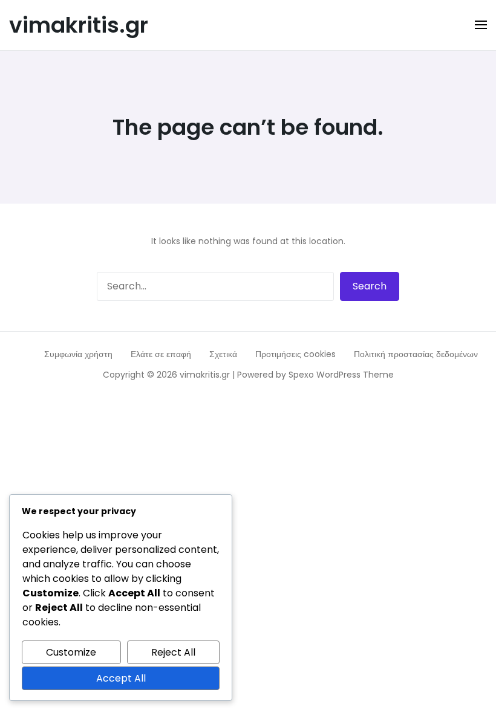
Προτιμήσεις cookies (295, 354)
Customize (71, 652)
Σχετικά (223, 354)
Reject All (173, 652)
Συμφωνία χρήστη (78, 354)
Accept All (121, 678)
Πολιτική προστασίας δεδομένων (416, 354)
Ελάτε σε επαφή (161, 354)
